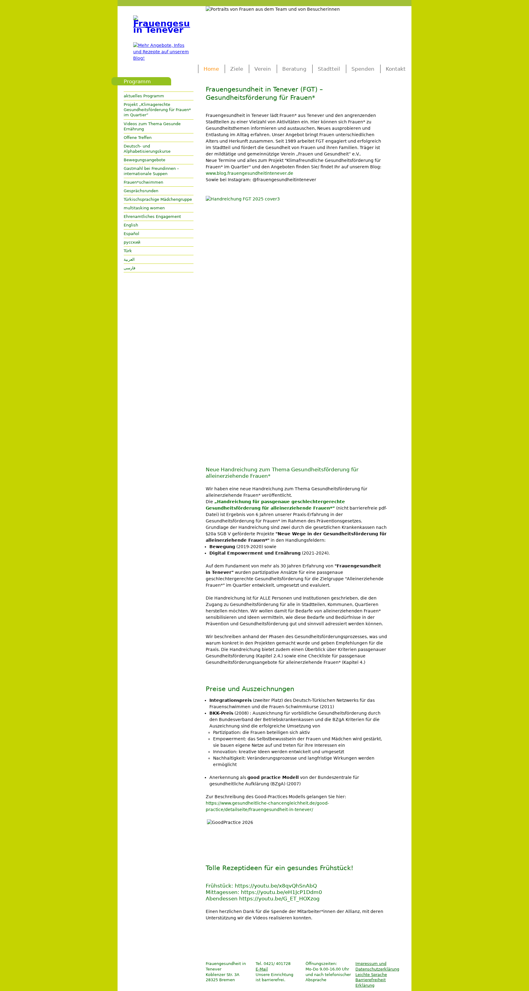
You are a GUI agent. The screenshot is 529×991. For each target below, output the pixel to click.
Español (131, 233)
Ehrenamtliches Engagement (152, 216)
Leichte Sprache (371, 974)
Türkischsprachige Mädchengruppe (158, 199)
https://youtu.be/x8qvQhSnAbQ (276, 886)
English (131, 225)
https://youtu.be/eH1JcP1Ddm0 (281, 892)
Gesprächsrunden (141, 191)
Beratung (294, 69)
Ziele (236, 69)
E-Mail (262, 969)
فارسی (129, 268)
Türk (128, 251)
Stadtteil (329, 69)
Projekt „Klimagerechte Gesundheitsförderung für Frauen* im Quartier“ (157, 109)
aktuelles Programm (144, 96)
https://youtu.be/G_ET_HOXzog (279, 899)
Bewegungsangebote (144, 160)
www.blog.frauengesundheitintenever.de (249, 173)
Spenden (362, 69)
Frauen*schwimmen (143, 182)
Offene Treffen (138, 137)
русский (132, 242)
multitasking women (144, 208)
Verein (262, 69)
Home (211, 69)
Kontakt (396, 69)
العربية (129, 259)
